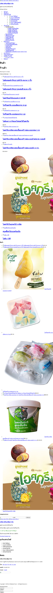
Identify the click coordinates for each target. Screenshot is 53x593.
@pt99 (5, 570)
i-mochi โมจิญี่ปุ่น (7, 544)
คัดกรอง (28, 517)
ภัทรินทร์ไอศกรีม (7, 551)
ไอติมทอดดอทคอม (7, 546)
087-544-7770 (6, 564)
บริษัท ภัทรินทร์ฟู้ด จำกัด (6, 3)
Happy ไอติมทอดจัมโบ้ (8, 550)
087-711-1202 (13, 564)
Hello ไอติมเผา (6, 543)
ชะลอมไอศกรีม (6, 548)
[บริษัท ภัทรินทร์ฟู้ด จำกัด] (4, 0)
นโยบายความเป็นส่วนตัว (33, 584)
